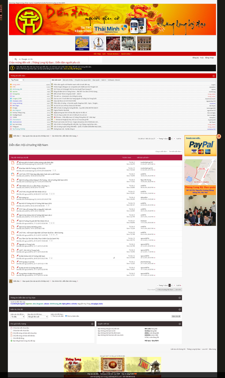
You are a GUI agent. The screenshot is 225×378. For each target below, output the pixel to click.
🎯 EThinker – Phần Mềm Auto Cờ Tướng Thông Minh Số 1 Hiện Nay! (74, 117)
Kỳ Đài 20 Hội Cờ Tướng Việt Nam (30, 268)
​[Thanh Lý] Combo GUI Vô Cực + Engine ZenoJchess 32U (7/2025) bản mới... (76, 122)
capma (213, 89)
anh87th (27, 176)
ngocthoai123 (211, 110)
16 (134, 203)
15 (134, 168)
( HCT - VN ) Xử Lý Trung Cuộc (29, 250)
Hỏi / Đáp (97, 54)
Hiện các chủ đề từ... (17, 314)
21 (134, 192)
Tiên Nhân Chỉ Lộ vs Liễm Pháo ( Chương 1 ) (34, 186)
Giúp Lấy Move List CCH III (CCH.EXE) (65, 101)
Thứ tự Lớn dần (58, 316)
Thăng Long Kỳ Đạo (193, 349)
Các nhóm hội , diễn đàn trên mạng (64, 136)
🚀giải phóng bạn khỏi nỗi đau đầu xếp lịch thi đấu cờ (70, 112)
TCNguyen (16, 126)
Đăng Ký (196, 58)
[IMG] (147, 333)
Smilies (147, 331)
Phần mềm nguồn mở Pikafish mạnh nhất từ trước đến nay (72, 84)
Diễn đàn (16, 136)
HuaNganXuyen (17, 115)
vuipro (213, 85)
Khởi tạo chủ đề (22, 157)
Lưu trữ (204, 349)
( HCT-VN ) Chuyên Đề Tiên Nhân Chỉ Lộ (32, 192)
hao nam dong (17, 124)
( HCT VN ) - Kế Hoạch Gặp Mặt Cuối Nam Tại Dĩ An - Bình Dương (41, 233)
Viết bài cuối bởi (142, 157)
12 (134, 256)
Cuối (178, 139)
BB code (148, 329)
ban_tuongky (211, 113)
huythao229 (211, 120)
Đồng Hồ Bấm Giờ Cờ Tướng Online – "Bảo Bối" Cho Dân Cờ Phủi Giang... (76, 91)
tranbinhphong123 (30, 164)
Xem (129, 157)
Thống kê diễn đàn (18, 76)
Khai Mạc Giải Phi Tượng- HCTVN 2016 (32, 168)
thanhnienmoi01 (210, 99)
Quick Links (125, 54)
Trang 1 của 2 (163, 139)
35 (134, 232)
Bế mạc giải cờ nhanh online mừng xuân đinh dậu (36, 162)
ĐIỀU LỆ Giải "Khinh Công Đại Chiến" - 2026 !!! (67, 94)
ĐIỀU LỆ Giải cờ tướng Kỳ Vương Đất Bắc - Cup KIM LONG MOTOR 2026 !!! (76, 108)
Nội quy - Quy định (152, 340)
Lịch (104, 54)
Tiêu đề (13, 157)
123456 (15, 117)
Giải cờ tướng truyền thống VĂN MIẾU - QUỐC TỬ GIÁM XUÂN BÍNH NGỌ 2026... (78, 126)
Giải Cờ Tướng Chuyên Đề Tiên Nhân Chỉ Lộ (34, 221)
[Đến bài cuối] (154, 164)
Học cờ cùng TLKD (128, 374)
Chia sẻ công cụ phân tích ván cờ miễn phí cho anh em (70, 115)
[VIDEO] (147, 335)
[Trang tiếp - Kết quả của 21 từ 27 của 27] (174, 138)
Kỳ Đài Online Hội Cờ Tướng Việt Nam (32, 256)
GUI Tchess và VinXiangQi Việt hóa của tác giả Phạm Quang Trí (72, 89)
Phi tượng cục (24, 197)
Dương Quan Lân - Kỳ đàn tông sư (64, 129)
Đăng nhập (209, 58)
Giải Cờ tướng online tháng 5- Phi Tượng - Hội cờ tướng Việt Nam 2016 (43, 180)
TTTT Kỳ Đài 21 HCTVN (26, 262)
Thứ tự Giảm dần (73, 316)
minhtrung (212, 92)
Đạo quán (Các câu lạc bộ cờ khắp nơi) (36, 136)
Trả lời (124, 157)
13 (134, 238)
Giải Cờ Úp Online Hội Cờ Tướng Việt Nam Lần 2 (35, 215)
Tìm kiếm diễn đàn (174, 151)
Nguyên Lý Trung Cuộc (27, 244)
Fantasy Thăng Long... (19, 112)
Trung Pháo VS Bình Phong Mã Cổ (30, 274)
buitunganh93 (211, 108)
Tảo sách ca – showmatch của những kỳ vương (68, 96)
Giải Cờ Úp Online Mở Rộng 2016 (30, 227)
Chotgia (15, 108)
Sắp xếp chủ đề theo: (34, 314)
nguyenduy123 (210, 101)
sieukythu (212, 87)
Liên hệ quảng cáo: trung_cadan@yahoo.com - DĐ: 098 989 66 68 (112, 377)
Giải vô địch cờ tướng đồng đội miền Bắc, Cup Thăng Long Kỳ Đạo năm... (76, 124)
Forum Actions (112, 54)
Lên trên (178, 290)
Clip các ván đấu (93, 374)
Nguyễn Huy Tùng (84, 304)
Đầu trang (212, 349)
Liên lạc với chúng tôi (178, 349)
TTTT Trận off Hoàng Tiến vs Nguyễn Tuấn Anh (35, 209)
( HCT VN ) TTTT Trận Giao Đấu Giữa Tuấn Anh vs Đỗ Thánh (39, 174)
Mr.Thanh (212, 106)
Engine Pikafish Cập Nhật (61, 110)
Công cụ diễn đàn (161, 151)
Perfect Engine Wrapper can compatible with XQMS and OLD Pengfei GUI (76, 87)
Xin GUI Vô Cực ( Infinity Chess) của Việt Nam (67, 105)
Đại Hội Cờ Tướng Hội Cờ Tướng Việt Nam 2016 (35, 203)
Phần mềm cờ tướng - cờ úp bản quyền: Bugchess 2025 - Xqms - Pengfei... (76, 103)
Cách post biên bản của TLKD (110, 374)
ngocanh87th (28, 194)
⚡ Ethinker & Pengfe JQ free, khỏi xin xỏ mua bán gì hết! (71, 119)
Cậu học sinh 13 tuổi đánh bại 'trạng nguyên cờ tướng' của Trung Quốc (75, 98)
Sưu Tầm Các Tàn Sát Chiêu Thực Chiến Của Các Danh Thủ (39, 238)
